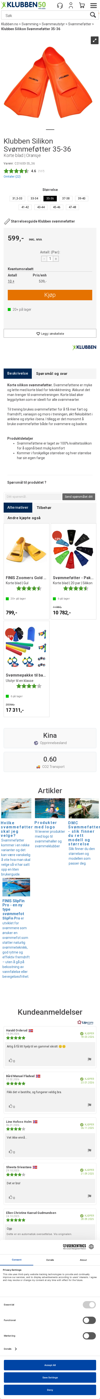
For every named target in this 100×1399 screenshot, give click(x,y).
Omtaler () (12, 176)
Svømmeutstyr (53, 24)
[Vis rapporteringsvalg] (90, 1060)
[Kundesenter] (60, 5)
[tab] (18, 373)
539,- (43, 281)
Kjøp (50, 295)
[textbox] (33, 497)
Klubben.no (9, 24)
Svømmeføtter (79, 24)
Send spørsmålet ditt (79, 496)
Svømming (30, 24)
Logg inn (71, 5)
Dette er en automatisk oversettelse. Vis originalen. (39, 1234)
